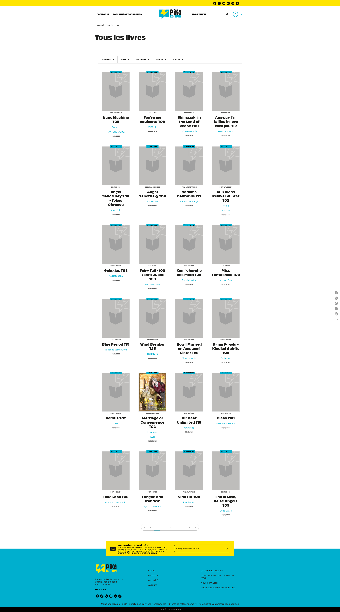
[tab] (103, 14)
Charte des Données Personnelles (147, 603)
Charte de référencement (182, 603)
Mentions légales (110, 603)
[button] (107, 59)
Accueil (100, 25)
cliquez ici (155, 553)
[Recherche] (227, 14)
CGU (124, 603)
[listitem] (214, 3)
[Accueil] (170, 14)
